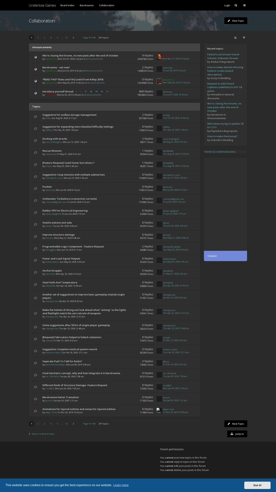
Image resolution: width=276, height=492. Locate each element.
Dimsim (49, 237)
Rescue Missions (52, 150)
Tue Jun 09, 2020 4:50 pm (175, 225)
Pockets (47, 186)
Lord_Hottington (53, 142)
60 (102, 91)
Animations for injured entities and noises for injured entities (78, 409)
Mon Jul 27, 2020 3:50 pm (175, 177)
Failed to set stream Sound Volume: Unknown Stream (223, 56)
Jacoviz (48, 400)
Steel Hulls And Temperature (59, 282)
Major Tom (51, 412)
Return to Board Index (43, 433)
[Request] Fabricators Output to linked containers (71, 337)
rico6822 (49, 388)
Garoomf (50, 273)
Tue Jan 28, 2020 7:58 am (175, 376)
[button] (73, 37)
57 (85, 91)
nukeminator (52, 261)
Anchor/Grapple (52, 270)
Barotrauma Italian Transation (60, 397)
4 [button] (51, 37)
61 (107, 91)
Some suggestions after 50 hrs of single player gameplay (76, 325)
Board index (67, 5)
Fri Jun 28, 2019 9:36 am (174, 70)
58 (91, 91)
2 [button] (38, 37)
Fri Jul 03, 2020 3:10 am (174, 201)
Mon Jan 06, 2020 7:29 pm (175, 388)
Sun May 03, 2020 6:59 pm (175, 261)
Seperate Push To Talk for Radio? (62, 361)
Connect (212, 256)
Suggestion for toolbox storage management (69, 114)
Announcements (94, 58)
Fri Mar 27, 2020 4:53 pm (175, 340)
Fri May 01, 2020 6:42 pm (175, 273)
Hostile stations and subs (57, 222)
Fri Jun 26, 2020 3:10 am (174, 213)
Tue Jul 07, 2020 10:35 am (175, 94)
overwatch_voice (54, 177)
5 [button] (57, 37)
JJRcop (166, 361)
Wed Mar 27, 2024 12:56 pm (175, 58)
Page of (89, 37)
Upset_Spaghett (53, 213)
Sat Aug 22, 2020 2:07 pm (175, 141)
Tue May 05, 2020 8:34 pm (176, 249)
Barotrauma (87, 5)
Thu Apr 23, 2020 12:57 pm (176, 313)
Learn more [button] (121, 485)
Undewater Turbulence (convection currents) (69, 198)
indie (48, 118)
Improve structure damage (58, 234)
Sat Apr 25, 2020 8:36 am (175, 297)
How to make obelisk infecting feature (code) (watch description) (225, 70)
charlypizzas (51, 301)
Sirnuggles (50, 249)
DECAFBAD (168, 151)
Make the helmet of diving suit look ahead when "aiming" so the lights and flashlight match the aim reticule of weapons (84, 311)
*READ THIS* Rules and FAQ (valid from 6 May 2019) (72, 79)
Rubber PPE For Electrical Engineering (65, 210)
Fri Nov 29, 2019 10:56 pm (175, 412)
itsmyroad (50, 154)
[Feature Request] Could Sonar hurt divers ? (68, 162)
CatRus (48, 130)
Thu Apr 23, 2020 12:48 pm (176, 328)
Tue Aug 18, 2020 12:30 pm (176, 165)
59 (96, 91)
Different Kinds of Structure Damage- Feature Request (74, 385)
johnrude (167, 67)
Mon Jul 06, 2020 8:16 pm (175, 189)
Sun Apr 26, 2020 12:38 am (176, 285)
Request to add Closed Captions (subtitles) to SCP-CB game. (224, 87)
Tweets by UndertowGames (220, 151)
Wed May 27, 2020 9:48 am (176, 237)
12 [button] (66, 37)
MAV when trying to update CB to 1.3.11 (225, 125)
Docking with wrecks (54, 138)
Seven (48, 225)
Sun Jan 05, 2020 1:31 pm (175, 400)
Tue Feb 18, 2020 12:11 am (176, 352)
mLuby (166, 115)
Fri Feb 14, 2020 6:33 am (175, 364)
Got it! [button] (257, 485)
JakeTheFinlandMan (55, 364)
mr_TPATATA (52, 376)
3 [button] (44, 37)
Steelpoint (167, 55)
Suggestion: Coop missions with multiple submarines (73, 174)
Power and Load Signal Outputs (61, 258)
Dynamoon (51, 58)
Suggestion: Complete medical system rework (69, 349)
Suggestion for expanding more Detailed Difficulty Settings (77, 126)
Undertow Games (42, 5)
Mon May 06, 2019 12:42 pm (176, 82)
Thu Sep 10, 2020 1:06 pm (175, 129)
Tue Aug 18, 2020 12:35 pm (176, 153)
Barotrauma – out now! (56, 67)
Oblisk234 (168, 270)
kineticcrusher (52, 352)
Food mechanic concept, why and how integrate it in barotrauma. (81, 373)
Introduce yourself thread (57, 91)
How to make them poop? (222, 136)
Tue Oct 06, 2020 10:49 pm (176, 117)
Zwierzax (167, 91)
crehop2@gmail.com (55, 202)
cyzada (48, 340)
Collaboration (106, 5)
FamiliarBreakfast (171, 246)
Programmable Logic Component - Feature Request (73, 246)
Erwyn (48, 166)
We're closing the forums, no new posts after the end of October (80, 55)
